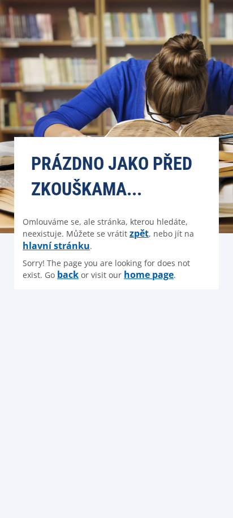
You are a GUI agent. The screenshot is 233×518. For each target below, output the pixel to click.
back (68, 274)
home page (149, 274)
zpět (139, 233)
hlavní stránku (56, 245)
